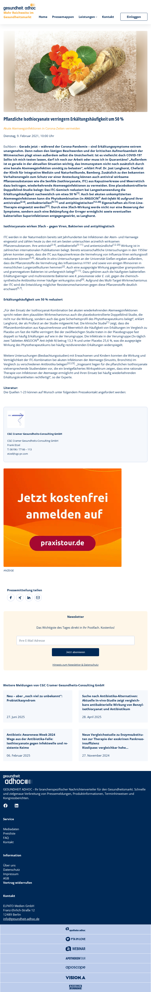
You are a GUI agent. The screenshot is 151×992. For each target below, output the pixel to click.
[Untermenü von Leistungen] (96, 17)
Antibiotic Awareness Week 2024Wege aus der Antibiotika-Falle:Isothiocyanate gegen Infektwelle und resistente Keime (37, 741)
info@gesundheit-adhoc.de (21, 919)
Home (43, 17)
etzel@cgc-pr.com (17, 453)
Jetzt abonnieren (75, 652)
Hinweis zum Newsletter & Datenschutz (75, 664)
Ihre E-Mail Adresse (32, 640)
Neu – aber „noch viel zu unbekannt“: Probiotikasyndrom (34, 698)
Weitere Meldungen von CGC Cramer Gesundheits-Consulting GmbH (53, 685)
